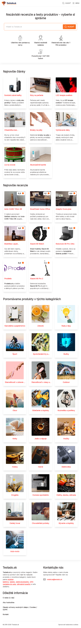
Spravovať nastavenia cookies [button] (68, 624)
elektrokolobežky (22, 582)
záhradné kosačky (24, 584)
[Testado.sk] (9, 3)
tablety (12, 582)
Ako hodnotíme (8, 602)
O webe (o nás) (8, 598)
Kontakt (5, 614)
